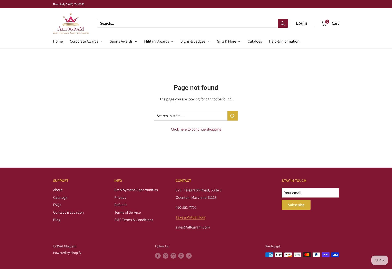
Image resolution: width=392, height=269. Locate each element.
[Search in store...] (232, 116)
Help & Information (284, 41)
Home (58, 41)
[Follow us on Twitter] (165, 255)
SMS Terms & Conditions (133, 219)
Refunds (120, 204)
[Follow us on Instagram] (173, 255)
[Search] (283, 23)
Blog (56, 219)
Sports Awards (121, 41)
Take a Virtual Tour (190, 217)
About (57, 189)
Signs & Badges (193, 41)
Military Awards (156, 41)
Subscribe (296, 204)
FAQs (57, 204)
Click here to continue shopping (196, 129)
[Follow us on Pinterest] (181, 255)
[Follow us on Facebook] (158, 255)
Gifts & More (226, 41)
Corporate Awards (84, 41)
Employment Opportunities (136, 189)
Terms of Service (127, 212)
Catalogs (255, 41)
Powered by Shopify (67, 252)
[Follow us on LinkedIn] (189, 255)
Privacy (120, 197)
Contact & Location (68, 212)
